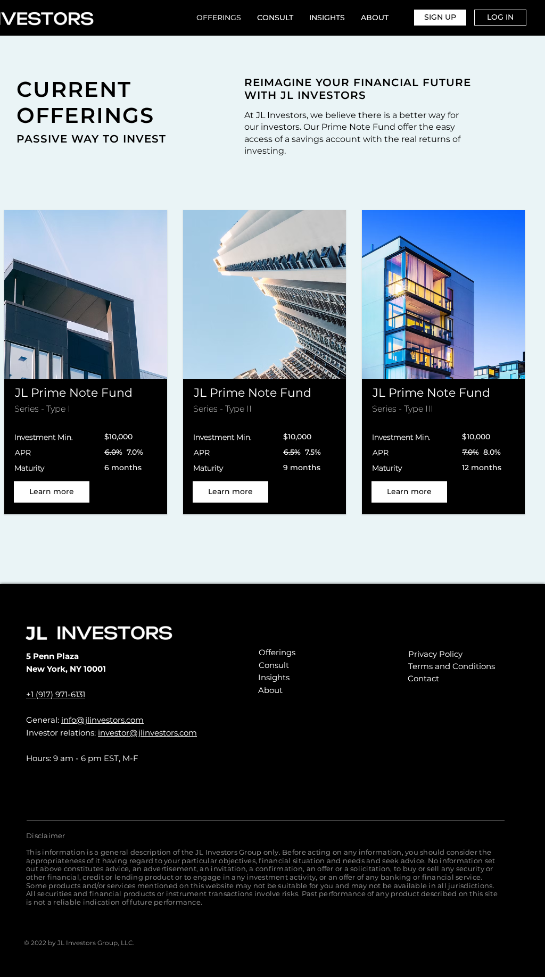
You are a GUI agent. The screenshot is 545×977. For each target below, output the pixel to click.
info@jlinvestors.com (102, 720)
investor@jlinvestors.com (147, 733)
